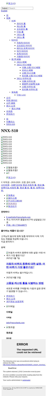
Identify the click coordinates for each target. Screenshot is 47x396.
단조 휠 (20, 32)
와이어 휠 (21, 23)
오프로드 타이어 (24, 45)
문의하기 (10, 114)
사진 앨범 (10, 103)
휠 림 (32, 188)
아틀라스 (10, 122)
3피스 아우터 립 (24, 78)
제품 (8, 18)
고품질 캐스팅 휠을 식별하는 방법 (25, 283)
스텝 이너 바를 (29, 73)
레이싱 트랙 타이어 (25, 48)
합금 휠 (40, 185)
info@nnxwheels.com (15, 323)
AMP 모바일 (16, 185)
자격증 (9, 111)
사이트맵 (5, 185)
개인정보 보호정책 (15, 301)
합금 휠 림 (24, 188)
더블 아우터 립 (29, 81)
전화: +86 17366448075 (16, 225)
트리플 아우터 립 (30, 89)
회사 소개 (10, 106)
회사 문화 (15, 108)
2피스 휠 (21, 37)
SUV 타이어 (22, 51)
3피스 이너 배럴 (24, 65)
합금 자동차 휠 (29, 185)
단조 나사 (21, 95)
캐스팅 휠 (21, 26)
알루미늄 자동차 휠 (10, 188)
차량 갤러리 (11, 100)
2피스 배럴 (22, 62)
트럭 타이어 (22, 54)
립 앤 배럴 (16, 59)
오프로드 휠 (22, 29)
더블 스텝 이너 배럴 (31, 67)
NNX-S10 (10, 124)
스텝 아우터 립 (29, 87)
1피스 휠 (21, 34)
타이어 (14, 40)
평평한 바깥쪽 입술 (31, 84)
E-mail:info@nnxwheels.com (18, 217)
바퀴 (13, 21)
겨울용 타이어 (23, 56)
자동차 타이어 (23, 43)
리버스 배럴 (27, 70)
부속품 (14, 92)
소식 (8, 98)
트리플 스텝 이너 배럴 (32, 76)
